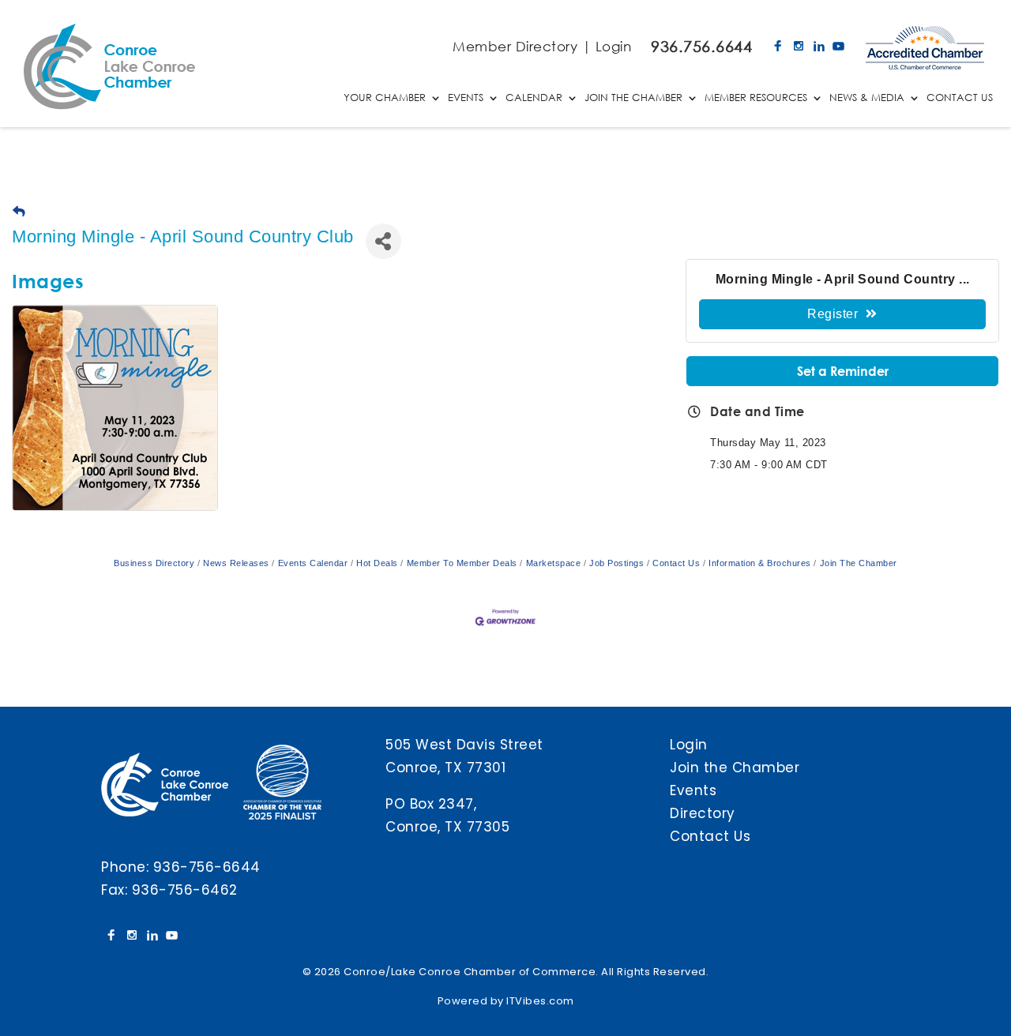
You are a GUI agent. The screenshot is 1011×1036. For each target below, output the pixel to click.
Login (614, 46)
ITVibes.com (540, 1000)
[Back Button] (19, 212)
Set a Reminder (843, 370)
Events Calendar (313, 563)
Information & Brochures (759, 563)
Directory (702, 813)
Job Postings (616, 563)
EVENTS (465, 98)
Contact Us (676, 563)
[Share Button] (383, 241)
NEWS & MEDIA (866, 98)
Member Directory (515, 46)
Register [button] (832, 314)
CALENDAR (534, 98)
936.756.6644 (701, 46)
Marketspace (553, 563)
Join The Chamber (858, 563)
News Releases (236, 563)
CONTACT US (959, 98)
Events (693, 790)
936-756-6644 (207, 867)
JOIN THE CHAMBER (633, 98)
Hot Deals (377, 563)
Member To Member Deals (462, 563)
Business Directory (154, 563)
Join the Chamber (734, 767)
